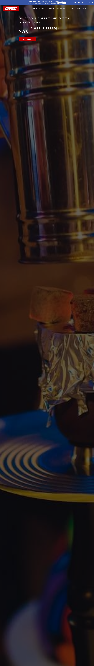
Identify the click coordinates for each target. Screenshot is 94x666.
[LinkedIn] (86, 2)
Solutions (41, 8)
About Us (35, 8)
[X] (92, 2)
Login (84, 8)
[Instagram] (82, 2)
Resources (72, 8)
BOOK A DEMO (27, 39)
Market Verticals (50, 8)
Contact (79, 8)
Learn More (61, 3)
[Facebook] (79, 2)
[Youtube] (75, 2)
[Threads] (89, 2)
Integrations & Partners (62, 8)
